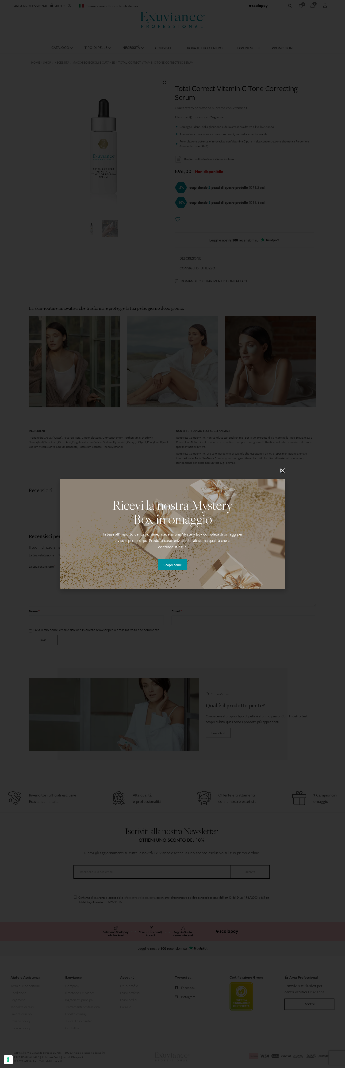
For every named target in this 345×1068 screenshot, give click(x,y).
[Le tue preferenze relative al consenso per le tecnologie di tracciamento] (8, 1059)
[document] (172, 534)
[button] (282, 470)
